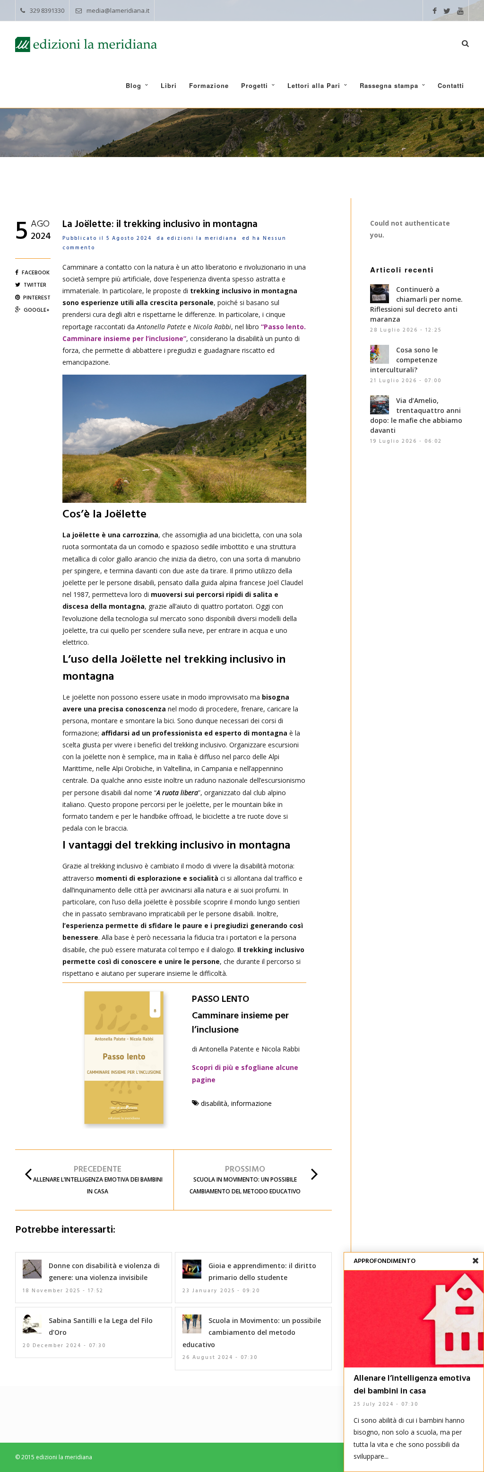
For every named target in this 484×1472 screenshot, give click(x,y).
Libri (169, 85)
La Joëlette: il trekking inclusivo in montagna (160, 224)
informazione (251, 1103)
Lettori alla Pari (313, 85)
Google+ (37, 310)
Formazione (209, 85)
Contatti (451, 85)
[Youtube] (460, 11)
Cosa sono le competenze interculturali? (404, 359)
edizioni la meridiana (202, 238)
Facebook (36, 273)
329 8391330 (47, 10)
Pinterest (37, 298)
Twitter (35, 285)
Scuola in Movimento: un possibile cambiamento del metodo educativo (251, 1332)
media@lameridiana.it (117, 10)
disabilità (214, 1103)
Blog (133, 85)
